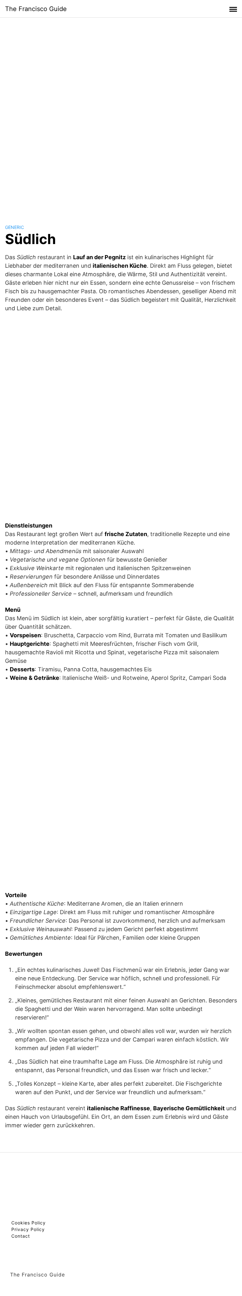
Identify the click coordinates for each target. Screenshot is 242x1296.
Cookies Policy (28, 1222)
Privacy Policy (28, 1229)
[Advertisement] (121, 114)
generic (14, 227)
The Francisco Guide (36, 9)
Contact (20, 1236)
